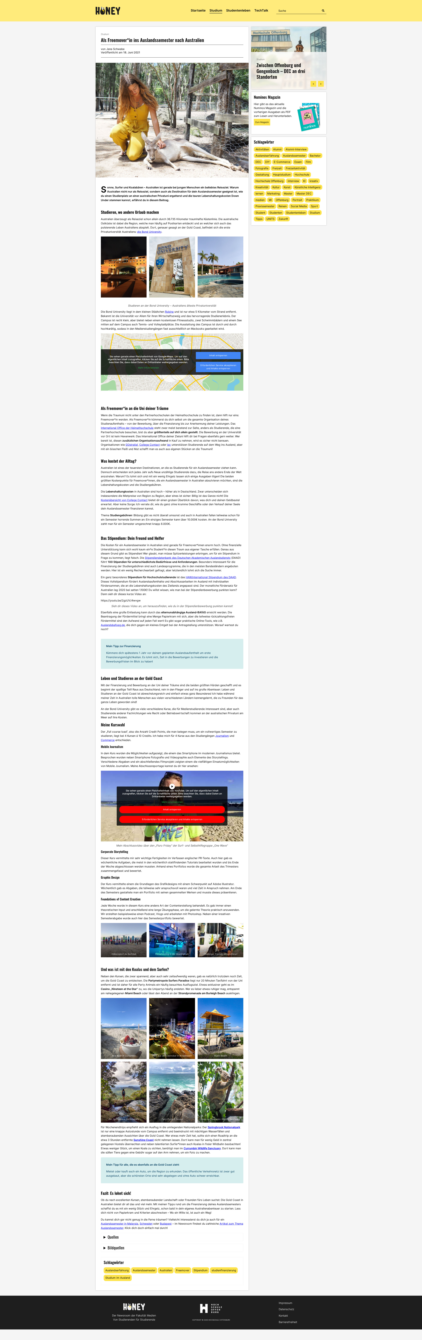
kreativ (314, 181)
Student (260, 212)
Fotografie (262, 168)
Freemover (182, 1270)
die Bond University (149, 231)
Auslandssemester (144, 1270)
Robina (169, 311)
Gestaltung (262, 174)
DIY (267, 162)
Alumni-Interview (296, 149)
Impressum (285, 1303)
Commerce (108, 740)
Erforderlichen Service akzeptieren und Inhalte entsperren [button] (218, 367)
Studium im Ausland (117, 1277)
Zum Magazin (262, 122)
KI (304, 181)
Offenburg (282, 200)
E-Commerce (282, 162)
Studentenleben (238, 10)
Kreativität (262, 187)
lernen (259, 193)
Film (308, 162)
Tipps (259, 219)
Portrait (297, 200)
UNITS (270, 219)
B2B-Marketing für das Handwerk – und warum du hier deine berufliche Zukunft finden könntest (288, 70)
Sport (314, 206)
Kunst (287, 187)
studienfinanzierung (224, 1270)
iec (169, 444)
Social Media (299, 206)
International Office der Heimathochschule (127, 428)
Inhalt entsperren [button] (218, 355)
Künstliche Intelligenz (308, 187)
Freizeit (277, 168)
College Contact (149, 444)
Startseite (198, 10)
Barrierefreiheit (288, 1322)
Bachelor (315, 155)
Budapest (166, 1223)
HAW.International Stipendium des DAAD (211, 577)
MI (270, 200)
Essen (298, 162)
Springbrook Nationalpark (224, 1127)
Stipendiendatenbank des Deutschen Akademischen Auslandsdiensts (187, 557)
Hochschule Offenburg (270, 181)
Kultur (276, 187)
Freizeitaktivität (295, 168)
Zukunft (283, 219)
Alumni (277, 149)
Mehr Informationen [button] (148, 367)
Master (288, 193)
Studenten (275, 212)
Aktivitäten (262, 149)
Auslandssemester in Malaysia (119, 1223)
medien (260, 200)
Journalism (222, 735)
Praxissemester (265, 206)
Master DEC (304, 193)
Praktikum (312, 200)
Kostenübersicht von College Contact (124, 500)
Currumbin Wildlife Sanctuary (202, 1148)
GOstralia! (132, 444)
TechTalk (261, 10)
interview (293, 181)
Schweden (146, 1223)
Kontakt (283, 1315)
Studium (216, 10)
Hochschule (302, 174)
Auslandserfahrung (117, 1270)
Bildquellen (116, 1248)
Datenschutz (286, 1309)
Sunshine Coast (144, 1140)
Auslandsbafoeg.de (113, 625)
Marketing (273, 193)
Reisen (283, 206)
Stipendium (201, 1270)
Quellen (113, 1237)
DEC (258, 162)
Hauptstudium (282, 174)
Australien (166, 1270)
